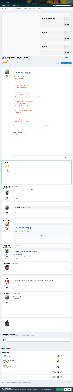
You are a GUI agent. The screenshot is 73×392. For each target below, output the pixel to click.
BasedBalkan (7, 263)
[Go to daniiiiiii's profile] (58, 377)
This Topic (66, 5)
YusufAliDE (5, 356)
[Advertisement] (32, 172)
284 (7, 170)
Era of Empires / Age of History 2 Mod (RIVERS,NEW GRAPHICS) (17, 355)
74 (7, 328)
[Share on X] (2, 348)
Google (6, 162)
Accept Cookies (60, 389)
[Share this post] (70, 186)
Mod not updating (5, 365)
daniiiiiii (61, 376)
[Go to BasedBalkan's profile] (7, 267)
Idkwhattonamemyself (7, 278)
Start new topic (56, 63)
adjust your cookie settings (31, 389)
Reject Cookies (67, 389)
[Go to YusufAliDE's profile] (58, 356)
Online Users (19, 8)
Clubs (2, 8)
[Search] (70, 5)
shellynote (5, 371)
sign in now (24, 335)
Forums (6, 8)
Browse (3, 5)
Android (34, 8)
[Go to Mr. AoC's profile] (7, 166)
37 (7, 230)
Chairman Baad (6, 186)
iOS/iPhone (39, 8)
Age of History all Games (15, 5)
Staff (14, 8)
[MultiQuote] (14, 157)
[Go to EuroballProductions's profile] (58, 367)
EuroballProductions (6, 366)
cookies (8, 389)
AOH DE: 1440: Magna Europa (11, 360)
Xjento (61, 360)
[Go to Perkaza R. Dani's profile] (7, 224)
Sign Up (69, 2)
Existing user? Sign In (61, 2)
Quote (17, 198)
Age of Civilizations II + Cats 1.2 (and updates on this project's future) (14, 370)
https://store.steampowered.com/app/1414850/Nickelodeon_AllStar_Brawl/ (26, 256)
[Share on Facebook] (4, 348)
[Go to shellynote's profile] (58, 372)
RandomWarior (8, 58)
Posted (15, 162)
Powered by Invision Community (36, 386)
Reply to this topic (66, 63)
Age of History (5, 2)
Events (11, 8)
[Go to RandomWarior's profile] (2, 58)
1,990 (7, 198)
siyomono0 (5, 361)
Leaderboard (25, 8)
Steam (30, 8)
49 (7, 288)
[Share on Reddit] (5, 348)
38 (7, 77)
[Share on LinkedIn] (7, 348)
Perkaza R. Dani (6, 220)
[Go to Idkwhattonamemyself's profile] (7, 282)
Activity (8, 5)
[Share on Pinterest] (9, 348)
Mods (20, 58)
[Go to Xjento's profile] (58, 361)
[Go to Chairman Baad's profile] (7, 192)
